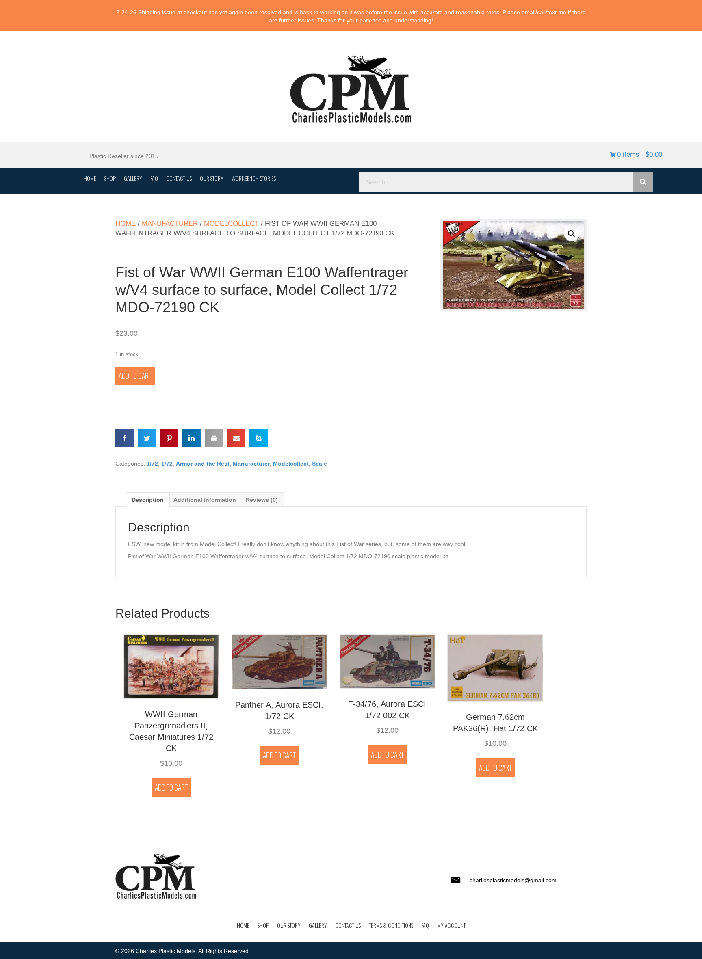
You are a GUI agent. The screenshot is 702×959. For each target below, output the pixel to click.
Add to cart (135, 375)
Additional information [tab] (204, 500)
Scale (319, 463)
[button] (571, 234)
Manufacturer (170, 223)
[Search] (643, 182)
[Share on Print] (214, 438)
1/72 (152, 463)
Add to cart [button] (171, 787)
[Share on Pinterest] (169, 438)
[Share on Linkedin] (191, 438)
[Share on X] (147, 438)
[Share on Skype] (258, 438)
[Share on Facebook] (124, 438)
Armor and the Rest (203, 463)
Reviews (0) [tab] (262, 500)
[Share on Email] (236, 438)
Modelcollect (231, 223)
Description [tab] (148, 500)
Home (125, 223)
